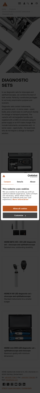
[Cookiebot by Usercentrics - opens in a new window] (28, 176)
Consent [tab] (7, 182)
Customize (18, 215)
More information (20, 199)
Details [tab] (20, 182)
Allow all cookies (20, 208)
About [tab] (32, 182)
